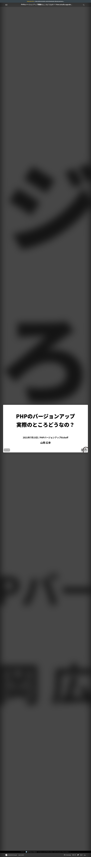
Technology (68, 855)
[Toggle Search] (83, 5)
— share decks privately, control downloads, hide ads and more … (45, 1)
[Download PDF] (85, 855)
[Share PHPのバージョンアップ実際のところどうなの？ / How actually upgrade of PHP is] (78, 855)
